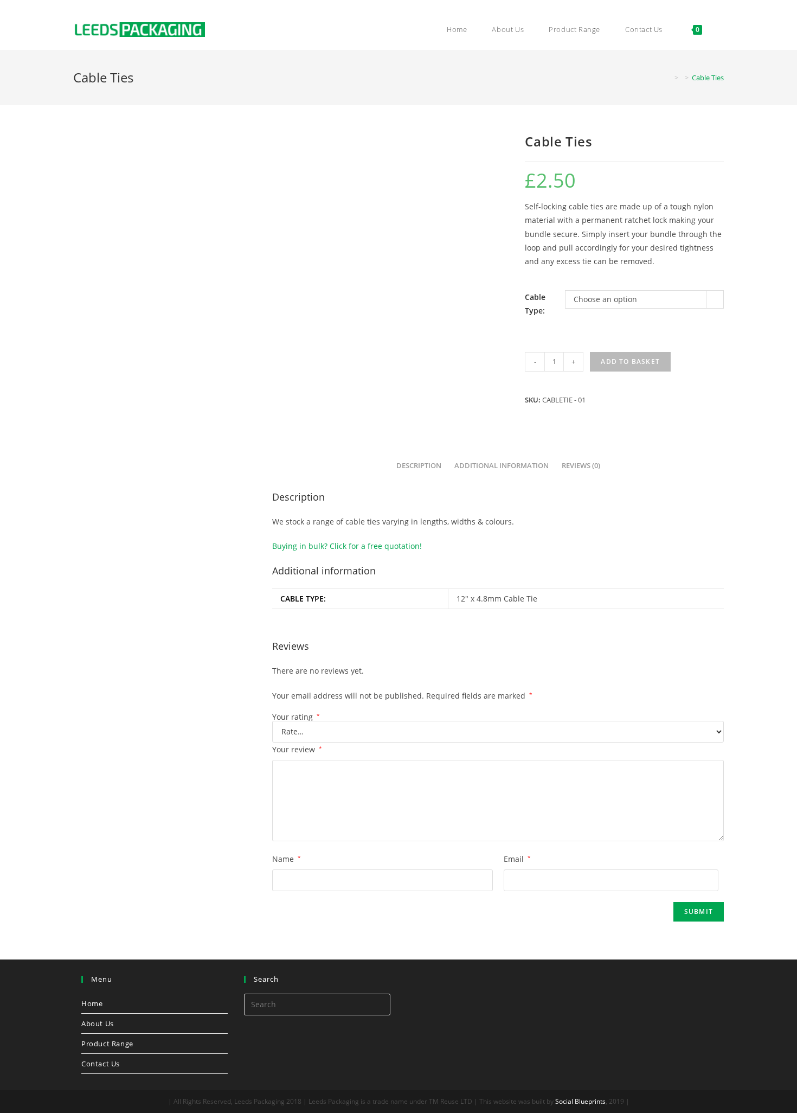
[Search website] (721, 29)
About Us (97, 1023)
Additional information (501, 465)
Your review (297, 749)
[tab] (419, 466)
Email (517, 859)
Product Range (107, 1043)
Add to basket (630, 361)
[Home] (668, 77)
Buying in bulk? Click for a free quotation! (347, 546)
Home (91, 1003)
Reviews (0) (581, 465)
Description (418, 465)
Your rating (296, 717)
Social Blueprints (580, 1101)
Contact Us (100, 1064)
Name (286, 859)
